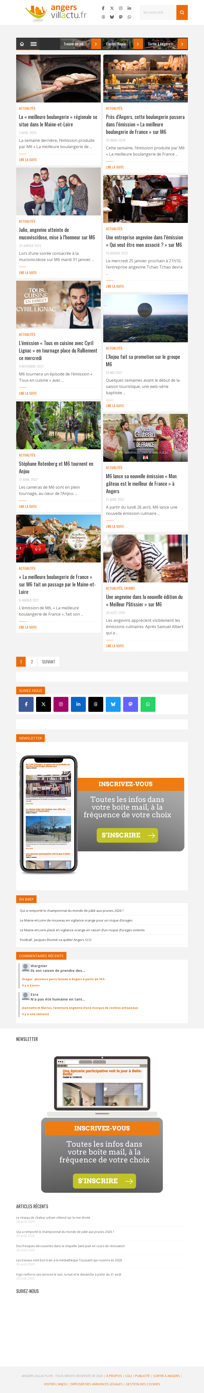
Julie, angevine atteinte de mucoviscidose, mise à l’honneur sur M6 (57, 233)
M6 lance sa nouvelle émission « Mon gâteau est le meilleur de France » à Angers (141, 483)
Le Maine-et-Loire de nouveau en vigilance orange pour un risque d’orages (76, 920)
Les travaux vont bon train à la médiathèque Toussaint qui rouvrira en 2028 (69, 1260)
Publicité (142, 1376)
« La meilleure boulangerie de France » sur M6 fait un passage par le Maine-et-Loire (57, 584)
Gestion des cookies (143, 1384)
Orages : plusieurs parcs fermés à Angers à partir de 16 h (63, 979)
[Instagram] (120, 8)
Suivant (48, 662)
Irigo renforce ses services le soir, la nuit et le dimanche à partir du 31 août (68, 1274)
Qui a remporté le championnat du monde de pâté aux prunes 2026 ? (72, 910)
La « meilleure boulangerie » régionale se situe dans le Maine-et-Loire (58, 120)
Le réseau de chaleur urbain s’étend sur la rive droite (53, 1217)
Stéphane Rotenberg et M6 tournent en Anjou (56, 467)
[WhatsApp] (129, 16)
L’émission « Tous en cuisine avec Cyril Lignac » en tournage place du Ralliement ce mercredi (58, 350)
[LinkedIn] (129, 8)
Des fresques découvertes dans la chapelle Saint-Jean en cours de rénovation (70, 1246)
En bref (129, 588)
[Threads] (103, 16)
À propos (114, 1376)
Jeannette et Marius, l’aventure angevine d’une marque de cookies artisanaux (80, 1008)
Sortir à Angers (166, 1376)
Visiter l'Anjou (55, 1384)
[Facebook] (103, 8)
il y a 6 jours (31, 985)
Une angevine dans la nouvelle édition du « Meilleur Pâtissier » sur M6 (144, 600)
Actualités (27, 108)
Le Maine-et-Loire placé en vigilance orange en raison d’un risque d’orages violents (82, 930)
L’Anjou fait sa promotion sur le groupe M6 (143, 360)
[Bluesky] (111, 16)
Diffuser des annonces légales (97, 1384)
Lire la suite (28, 159)
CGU (128, 1376)
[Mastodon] (120, 16)
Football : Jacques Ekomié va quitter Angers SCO (56, 939)
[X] (111, 8)
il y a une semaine (35, 1014)
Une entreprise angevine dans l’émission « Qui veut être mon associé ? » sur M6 (144, 240)
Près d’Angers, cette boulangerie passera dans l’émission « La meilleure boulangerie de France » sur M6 (145, 124)
